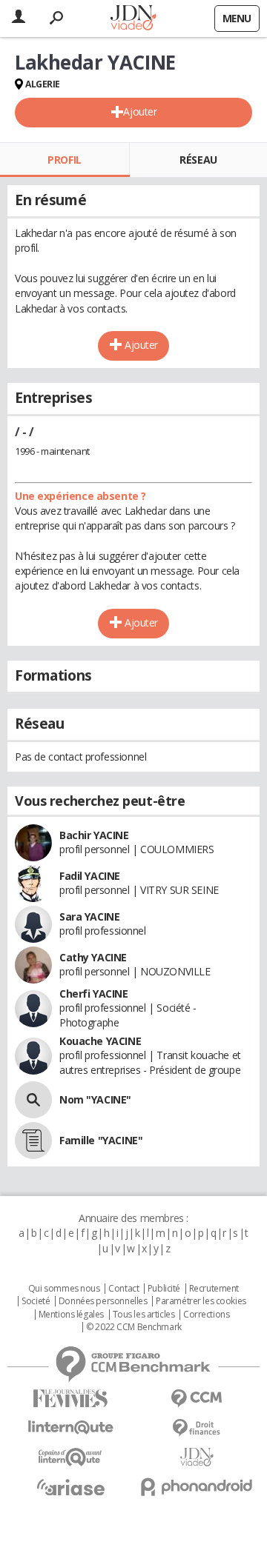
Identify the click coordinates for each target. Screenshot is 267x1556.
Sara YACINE (89, 916)
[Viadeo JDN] (197, 1457)
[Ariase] (70, 1487)
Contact (123, 1288)
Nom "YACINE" (95, 1099)
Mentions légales (71, 1314)
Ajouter (139, 111)
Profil (64, 160)
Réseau (198, 160)
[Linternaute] (70, 1427)
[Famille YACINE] (33, 1140)
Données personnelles (103, 1301)
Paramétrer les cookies (201, 1301)
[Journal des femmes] (70, 1398)
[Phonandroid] (197, 1486)
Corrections (206, 1314)
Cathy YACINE (93, 957)
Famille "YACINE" (100, 1140)
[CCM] (197, 1398)
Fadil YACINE (89, 876)
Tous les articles (144, 1314)
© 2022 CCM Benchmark (134, 1327)
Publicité (164, 1288)
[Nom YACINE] (33, 1099)
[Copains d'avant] (70, 1457)
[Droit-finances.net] (197, 1428)
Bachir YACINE (94, 835)
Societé (36, 1301)
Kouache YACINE (100, 1041)
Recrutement (214, 1288)
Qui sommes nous (64, 1288)
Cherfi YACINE (93, 993)
